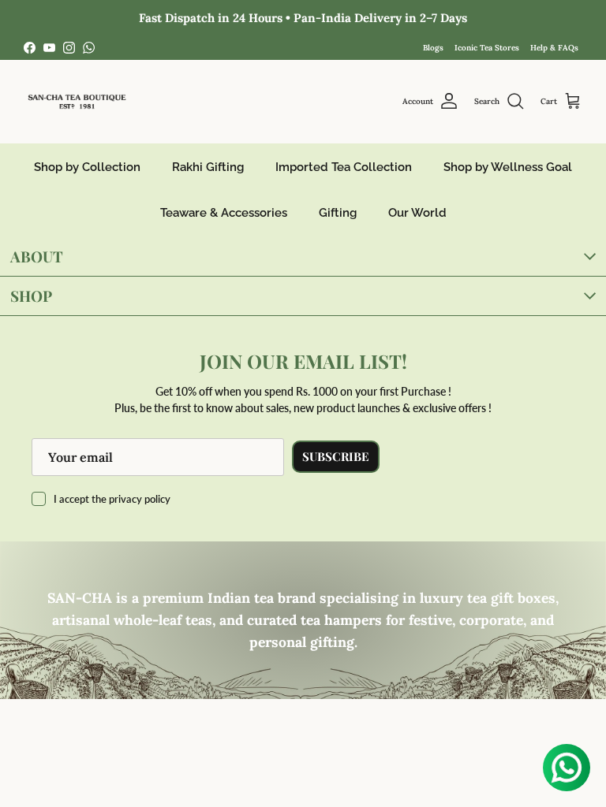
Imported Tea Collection (343, 167)
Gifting (338, 213)
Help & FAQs (554, 48)
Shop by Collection (87, 167)
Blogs (433, 48)
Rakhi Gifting (208, 167)
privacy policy (139, 499)
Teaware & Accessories (223, 213)
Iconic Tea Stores (486, 48)
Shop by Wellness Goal (507, 167)
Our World (417, 213)
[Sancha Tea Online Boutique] (77, 102)
